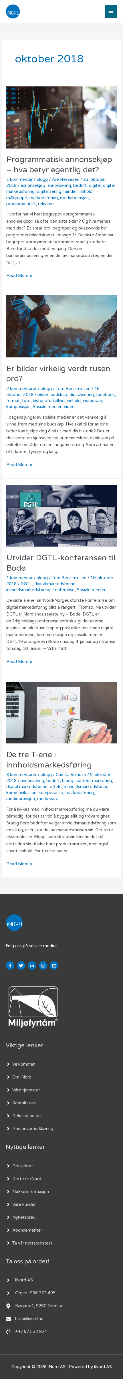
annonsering (59, 185)
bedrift (80, 185)
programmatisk (21, 203)
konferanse (64, 589)
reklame (46, 203)
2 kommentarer (21, 388)
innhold (85, 191)
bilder (42, 394)
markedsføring (43, 197)
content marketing (94, 780)
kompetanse (51, 792)
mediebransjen (74, 197)
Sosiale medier (47, 406)
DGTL (26, 583)
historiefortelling (49, 400)
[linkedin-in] (33, 965)
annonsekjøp (33, 185)
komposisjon (18, 406)
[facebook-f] (11, 965)
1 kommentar (19, 179)
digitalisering (49, 191)
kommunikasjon (21, 792)
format (13, 400)
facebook (105, 394)
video (69, 406)
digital (95, 185)
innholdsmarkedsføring (28, 589)
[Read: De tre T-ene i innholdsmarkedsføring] (61, 712)
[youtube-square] (55, 965)
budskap (59, 394)
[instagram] (44, 965)
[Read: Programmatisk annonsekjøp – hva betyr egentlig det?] (61, 117)
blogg (42, 179)
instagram (92, 400)
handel (70, 191)
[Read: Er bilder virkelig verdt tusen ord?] (61, 326)
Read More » (19, 275)
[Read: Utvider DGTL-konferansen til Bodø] (61, 515)
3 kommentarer (21, 774)
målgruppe (16, 197)
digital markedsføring (55, 583)
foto (26, 400)
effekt (56, 786)
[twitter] (22, 965)
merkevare (47, 798)
